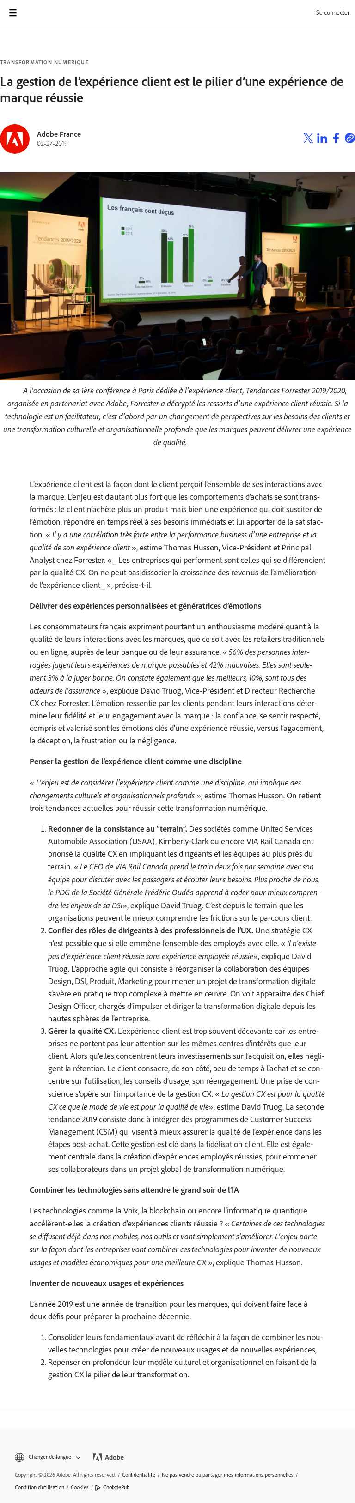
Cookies (80, 1487)
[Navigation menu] (13, 13)
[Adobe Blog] (39, 13)
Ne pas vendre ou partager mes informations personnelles (228, 1475)
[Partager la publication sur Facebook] (336, 139)
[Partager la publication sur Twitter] (308, 139)
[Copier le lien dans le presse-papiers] (350, 139)
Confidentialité (138, 1475)
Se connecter (332, 13)
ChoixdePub (116, 1487)
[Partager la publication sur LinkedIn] (322, 139)
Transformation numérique (44, 62)
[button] (47, 1457)
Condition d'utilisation (39, 1487)
